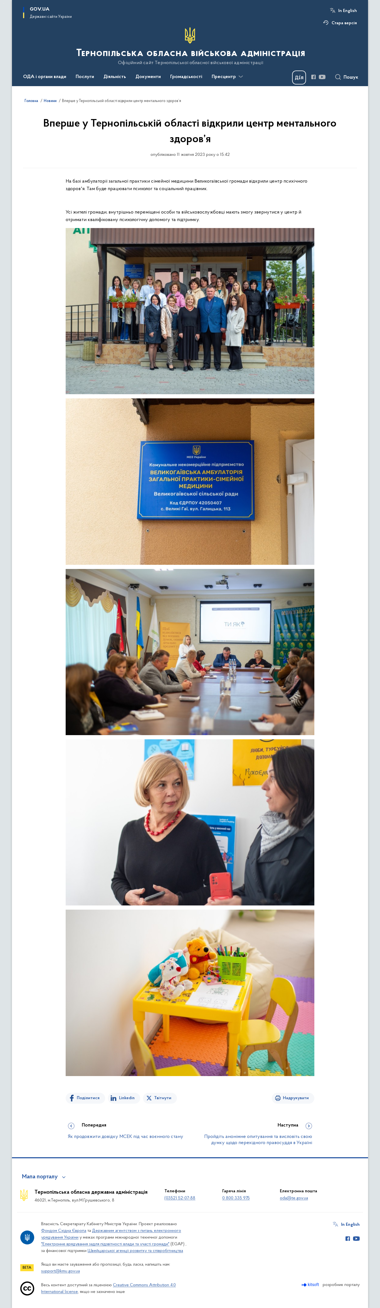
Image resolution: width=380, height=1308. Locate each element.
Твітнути (162, 1098)
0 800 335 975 (236, 1198)
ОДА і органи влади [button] (44, 76)
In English (347, 11)
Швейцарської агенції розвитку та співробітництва (135, 1251)
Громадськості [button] (186, 76)
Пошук (351, 77)
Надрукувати (296, 1098)
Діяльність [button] (114, 76)
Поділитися (88, 1098)
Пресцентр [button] (224, 76)
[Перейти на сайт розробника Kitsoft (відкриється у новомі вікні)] (311, 1285)
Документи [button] (148, 76)
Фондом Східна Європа (63, 1231)
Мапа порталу (40, 1177)
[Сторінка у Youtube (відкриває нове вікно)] (322, 77)
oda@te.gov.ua (294, 1198)
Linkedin (127, 1098)
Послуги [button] (85, 76)
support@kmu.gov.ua (60, 1271)
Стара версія (344, 23)
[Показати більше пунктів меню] (240, 76)
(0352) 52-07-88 (179, 1198)
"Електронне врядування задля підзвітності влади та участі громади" (105, 1244)
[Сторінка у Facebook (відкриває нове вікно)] (313, 77)
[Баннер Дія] (299, 77)
